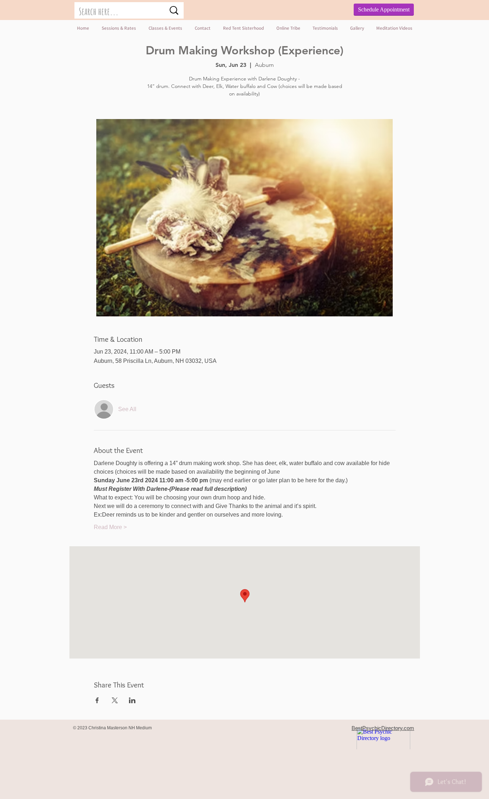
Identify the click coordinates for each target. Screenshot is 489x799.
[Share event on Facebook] (97, 700)
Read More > (110, 527)
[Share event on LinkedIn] (132, 700)
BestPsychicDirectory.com (383, 728)
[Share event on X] (114, 700)
